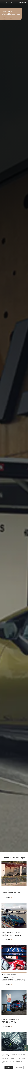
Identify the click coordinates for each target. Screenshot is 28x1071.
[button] (11, 2)
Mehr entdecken (5, 897)
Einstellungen (19, 1067)
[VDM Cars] (22, 2)
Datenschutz (5, 1062)
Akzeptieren (9, 1067)
